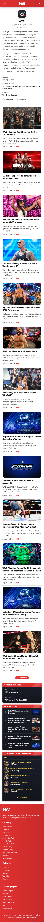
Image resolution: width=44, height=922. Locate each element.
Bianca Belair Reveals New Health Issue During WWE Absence (20, 221)
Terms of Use (7, 859)
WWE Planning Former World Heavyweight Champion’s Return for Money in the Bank (21, 569)
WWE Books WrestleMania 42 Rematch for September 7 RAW (20, 657)
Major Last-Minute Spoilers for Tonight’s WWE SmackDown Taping (21, 613)
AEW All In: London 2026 (13, 692)
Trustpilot (5, 876)
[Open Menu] (4, 3)
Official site (10, 100)
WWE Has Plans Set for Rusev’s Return (20, 351)
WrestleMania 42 (8, 902)
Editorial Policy (7, 850)
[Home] (6, 810)
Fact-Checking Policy (9, 853)
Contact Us (6, 835)
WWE (17, 146)
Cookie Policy (7, 841)
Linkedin (5, 873)
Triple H (5, 905)
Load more (23, 678)
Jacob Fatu (6, 894)
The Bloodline (7, 899)
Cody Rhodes (7, 896)
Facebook (6, 882)
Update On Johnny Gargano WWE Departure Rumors (19, 737)
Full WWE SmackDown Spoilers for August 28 (18, 712)
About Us (5, 829)
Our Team (5, 832)
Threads (5, 879)
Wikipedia (22, 100)
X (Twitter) (6, 867)
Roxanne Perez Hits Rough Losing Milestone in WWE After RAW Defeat (19, 525)
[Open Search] (39, 3)
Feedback (5, 856)
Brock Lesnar (7, 908)
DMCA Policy (7, 847)
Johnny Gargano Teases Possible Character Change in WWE (18, 729)
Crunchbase (6, 870)
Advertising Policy (8, 838)
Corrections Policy (9, 844)
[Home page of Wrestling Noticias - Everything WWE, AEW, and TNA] (22, 3)
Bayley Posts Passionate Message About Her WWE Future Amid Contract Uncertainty (19, 720)
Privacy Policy (7, 826)
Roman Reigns (7, 891)
